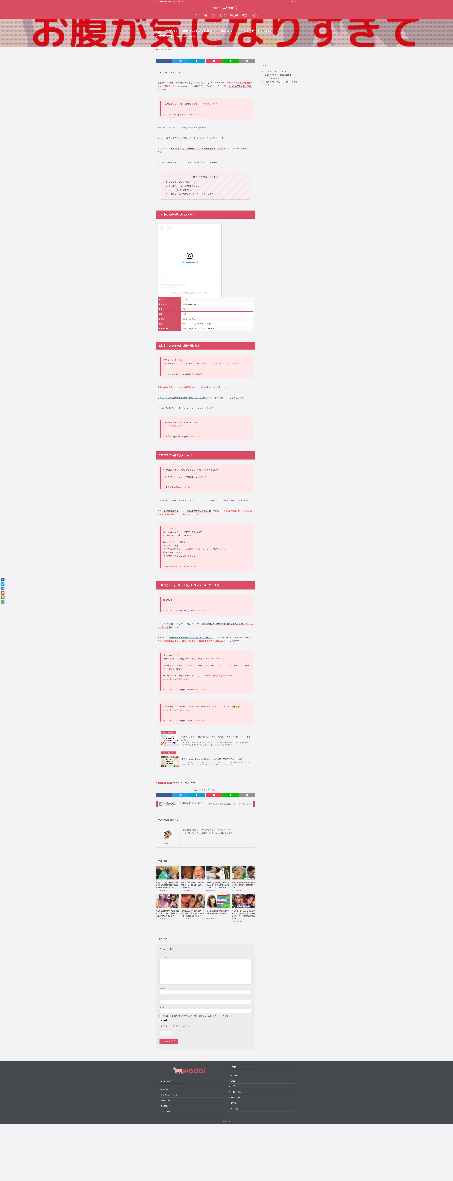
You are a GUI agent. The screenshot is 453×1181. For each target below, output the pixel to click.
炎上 (233, 1080)
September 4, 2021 (195, 566)
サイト (161, 1007)
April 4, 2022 (190, 487)
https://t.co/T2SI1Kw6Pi (213, 658)
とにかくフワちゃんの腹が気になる (184, 185)
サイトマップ (166, 1111)
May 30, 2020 (205, 610)
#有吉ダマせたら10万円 (207, 103)
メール (162, 997)
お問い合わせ (166, 1100)
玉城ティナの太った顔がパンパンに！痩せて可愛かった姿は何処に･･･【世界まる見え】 (215, 738)
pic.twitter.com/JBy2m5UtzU (176, 678)
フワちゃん (194, 783)
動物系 (234, 1103)
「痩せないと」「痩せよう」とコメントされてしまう (191, 193)
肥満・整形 (162, 37)
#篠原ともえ (193, 549)
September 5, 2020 (200, 720)
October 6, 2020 (199, 689)
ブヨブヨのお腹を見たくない (181, 189)
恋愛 (233, 1086)
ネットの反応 (185, 783)
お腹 (177, 783)
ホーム (234, 1075)
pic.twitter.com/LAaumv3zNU (176, 710)
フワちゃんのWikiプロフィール (182, 181)
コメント (163, 957)
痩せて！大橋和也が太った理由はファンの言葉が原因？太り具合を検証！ (212, 759)
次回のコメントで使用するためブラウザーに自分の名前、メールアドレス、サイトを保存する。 (197, 1016)
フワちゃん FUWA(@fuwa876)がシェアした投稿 (190, 293)
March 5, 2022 (198, 114)
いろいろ (235, 1108)
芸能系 (169, 37)
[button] (164, 61)
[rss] (292, 1)
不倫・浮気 (236, 1091)
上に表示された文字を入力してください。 (175, 1026)
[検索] (295, 1)
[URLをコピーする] (247, 61)
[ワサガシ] (226, 7)
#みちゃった (238, 363)
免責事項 (164, 1106)
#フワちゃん (227, 363)
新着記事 (164, 1089)
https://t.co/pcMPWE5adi (221, 675)
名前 (162, 988)
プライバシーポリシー (169, 1094)
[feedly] (289, 1)
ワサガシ (168, 843)
